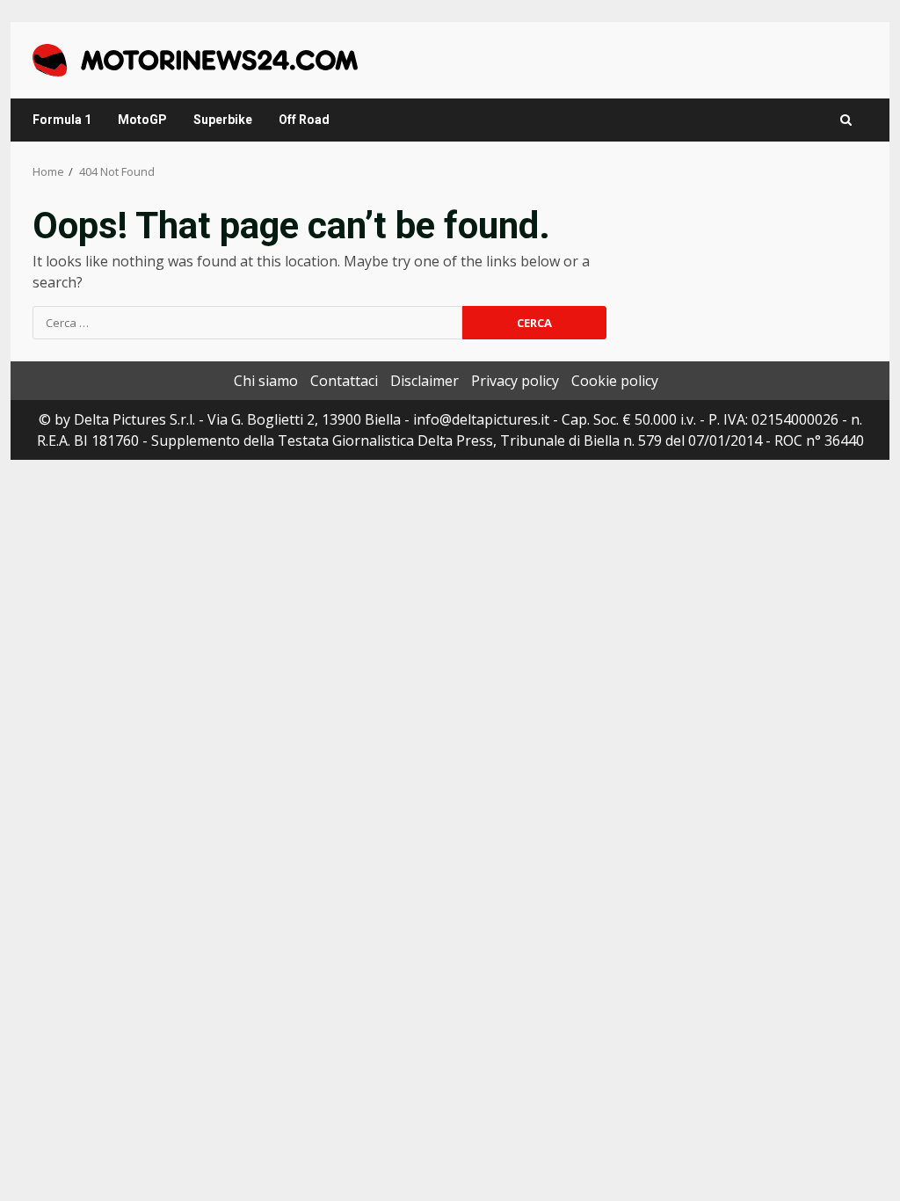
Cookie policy (614, 380)
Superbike (222, 120)
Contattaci (344, 380)
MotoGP (142, 120)
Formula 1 (62, 120)
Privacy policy (515, 380)
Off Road (304, 120)
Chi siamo (266, 380)
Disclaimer (424, 380)
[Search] (846, 120)
